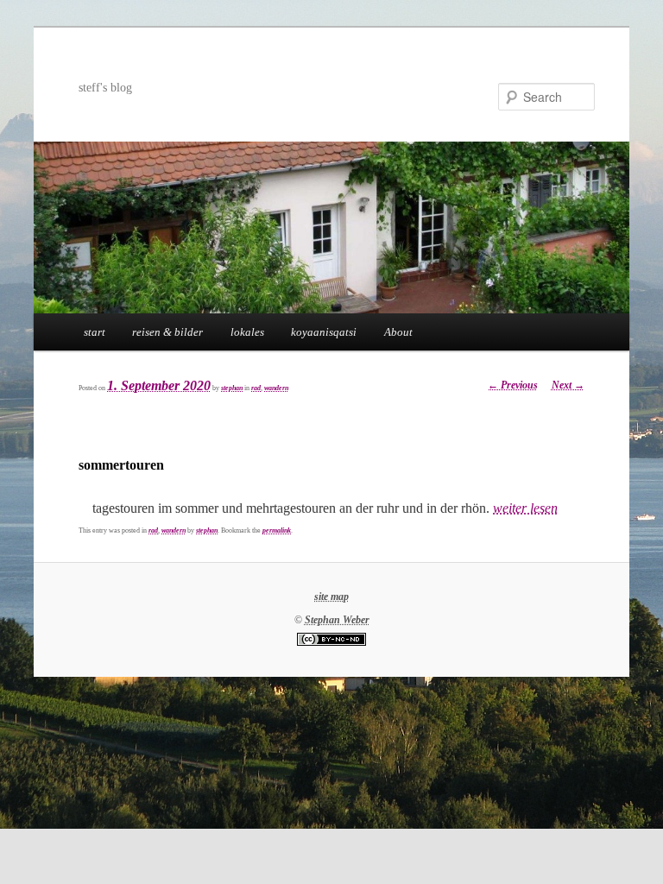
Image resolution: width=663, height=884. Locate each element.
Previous (513, 385)
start (94, 331)
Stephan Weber (337, 620)
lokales (247, 331)
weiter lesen (525, 508)
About (398, 331)
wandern (276, 388)
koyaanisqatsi (324, 331)
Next (568, 385)
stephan (232, 388)
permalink (276, 530)
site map (331, 596)
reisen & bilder (167, 331)
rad (256, 388)
